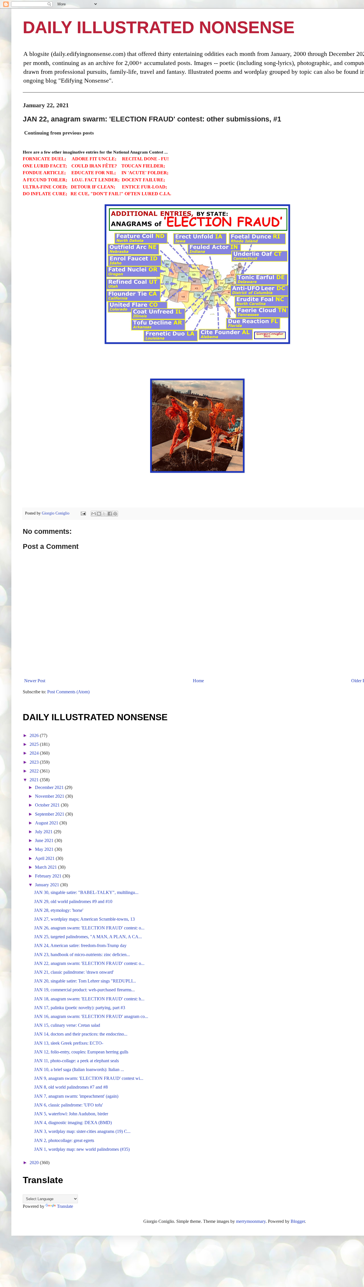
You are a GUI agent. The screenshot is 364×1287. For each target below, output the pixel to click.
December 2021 (50, 787)
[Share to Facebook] (110, 514)
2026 (35, 735)
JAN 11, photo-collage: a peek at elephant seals (76, 1060)
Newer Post (34, 680)
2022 (35, 771)
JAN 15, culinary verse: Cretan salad (67, 1025)
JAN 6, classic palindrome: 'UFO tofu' (68, 1105)
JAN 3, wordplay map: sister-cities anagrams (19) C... (82, 1131)
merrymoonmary (251, 1221)
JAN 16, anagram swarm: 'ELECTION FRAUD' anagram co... (91, 1016)
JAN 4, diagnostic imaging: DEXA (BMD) (73, 1122)
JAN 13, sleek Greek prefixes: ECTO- (68, 1043)
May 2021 (45, 849)
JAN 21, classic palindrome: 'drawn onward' (74, 972)
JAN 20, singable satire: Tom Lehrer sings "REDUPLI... (85, 981)
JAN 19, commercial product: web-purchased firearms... (84, 989)
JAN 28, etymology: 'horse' (58, 910)
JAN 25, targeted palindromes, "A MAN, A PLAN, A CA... (88, 936)
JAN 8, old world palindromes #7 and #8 (71, 1087)
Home (198, 680)
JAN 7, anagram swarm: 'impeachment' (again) (76, 1096)
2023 (35, 762)
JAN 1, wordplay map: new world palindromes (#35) (82, 1149)
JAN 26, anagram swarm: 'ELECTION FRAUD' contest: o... (89, 927)
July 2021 (44, 831)
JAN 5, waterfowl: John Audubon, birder (71, 1113)
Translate (65, 1206)
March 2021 (46, 867)
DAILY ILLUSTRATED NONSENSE (159, 27)
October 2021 (48, 805)
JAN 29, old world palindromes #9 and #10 (73, 901)
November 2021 (50, 796)
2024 (35, 753)
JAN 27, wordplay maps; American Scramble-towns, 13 (84, 919)
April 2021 (45, 858)
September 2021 (50, 814)
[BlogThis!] (99, 514)
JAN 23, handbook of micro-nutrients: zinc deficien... (82, 954)
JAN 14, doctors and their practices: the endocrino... (80, 1034)
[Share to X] (104, 514)
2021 (35, 779)
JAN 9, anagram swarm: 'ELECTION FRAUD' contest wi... (88, 1078)
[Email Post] (83, 513)
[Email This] (93, 514)
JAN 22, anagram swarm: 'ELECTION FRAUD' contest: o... (89, 963)
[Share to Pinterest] (115, 514)
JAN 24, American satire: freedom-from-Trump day (80, 945)
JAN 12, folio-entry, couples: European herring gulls (81, 1051)
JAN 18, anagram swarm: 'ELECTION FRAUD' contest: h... (89, 998)
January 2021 (47, 884)
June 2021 (45, 840)
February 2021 (49, 876)
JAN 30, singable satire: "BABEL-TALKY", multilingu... (86, 892)
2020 (35, 1162)
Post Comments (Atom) (68, 691)
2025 (35, 744)
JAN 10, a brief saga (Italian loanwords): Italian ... (79, 1069)
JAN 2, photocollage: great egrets (64, 1140)
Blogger (298, 1221)
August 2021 (47, 822)
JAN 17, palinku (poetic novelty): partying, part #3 (79, 1007)
